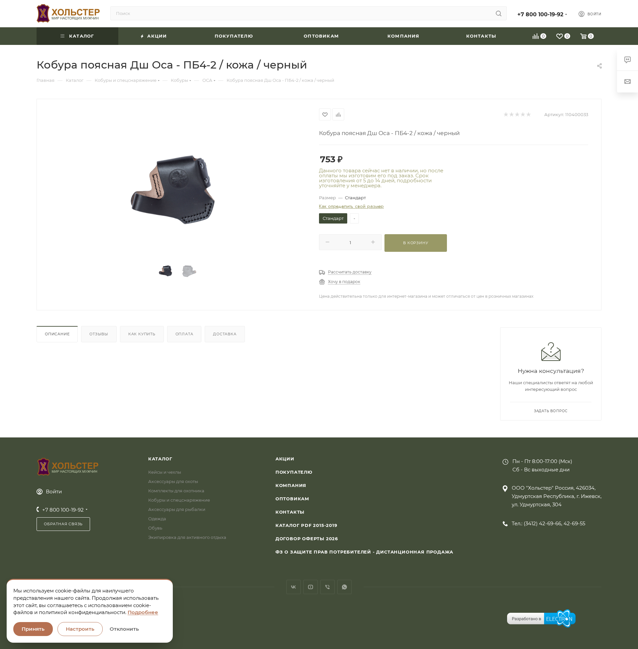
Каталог (160, 458)
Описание (57, 334)
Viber (327, 587)
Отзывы (98, 334)
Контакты (289, 512)
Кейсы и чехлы (164, 472)
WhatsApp (344, 587)
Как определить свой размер (351, 206)
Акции (284, 458)
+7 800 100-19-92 (540, 14)
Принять (33, 629)
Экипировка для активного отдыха (187, 537)
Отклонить (124, 629)
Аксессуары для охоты (173, 481)
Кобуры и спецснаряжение (179, 500)
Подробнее (143, 612)
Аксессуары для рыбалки (176, 509)
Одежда (157, 518)
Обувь (155, 528)
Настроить (80, 629)
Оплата (184, 334)
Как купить (142, 334)
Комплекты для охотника (176, 490)
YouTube (310, 587)
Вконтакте (293, 587)
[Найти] (498, 13)
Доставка (224, 334)
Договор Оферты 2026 (306, 538)
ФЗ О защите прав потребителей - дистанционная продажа (364, 552)
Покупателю (293, 472)
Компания (290, 485)
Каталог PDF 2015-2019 (306, 525)
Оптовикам (292, 498)
